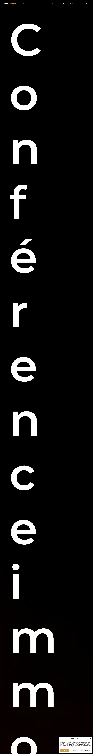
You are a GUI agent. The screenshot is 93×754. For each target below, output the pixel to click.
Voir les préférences (85, 750)
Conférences (74, 3)
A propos (82, 3)
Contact (88, 3)
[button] (90, 738)
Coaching (65, 3)
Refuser (75, 750)
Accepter (65, 750)
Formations (58, 3)
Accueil (51, 3)
